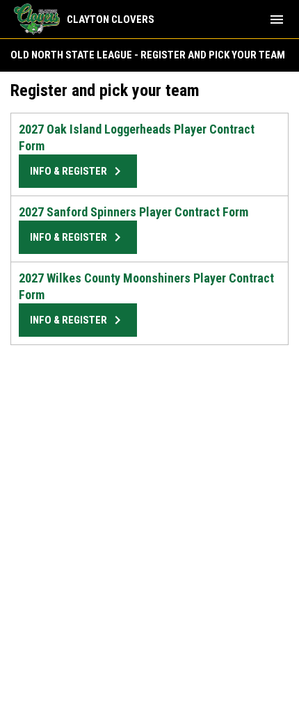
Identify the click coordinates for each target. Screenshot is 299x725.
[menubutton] (276, 19)
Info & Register (78, 171)
